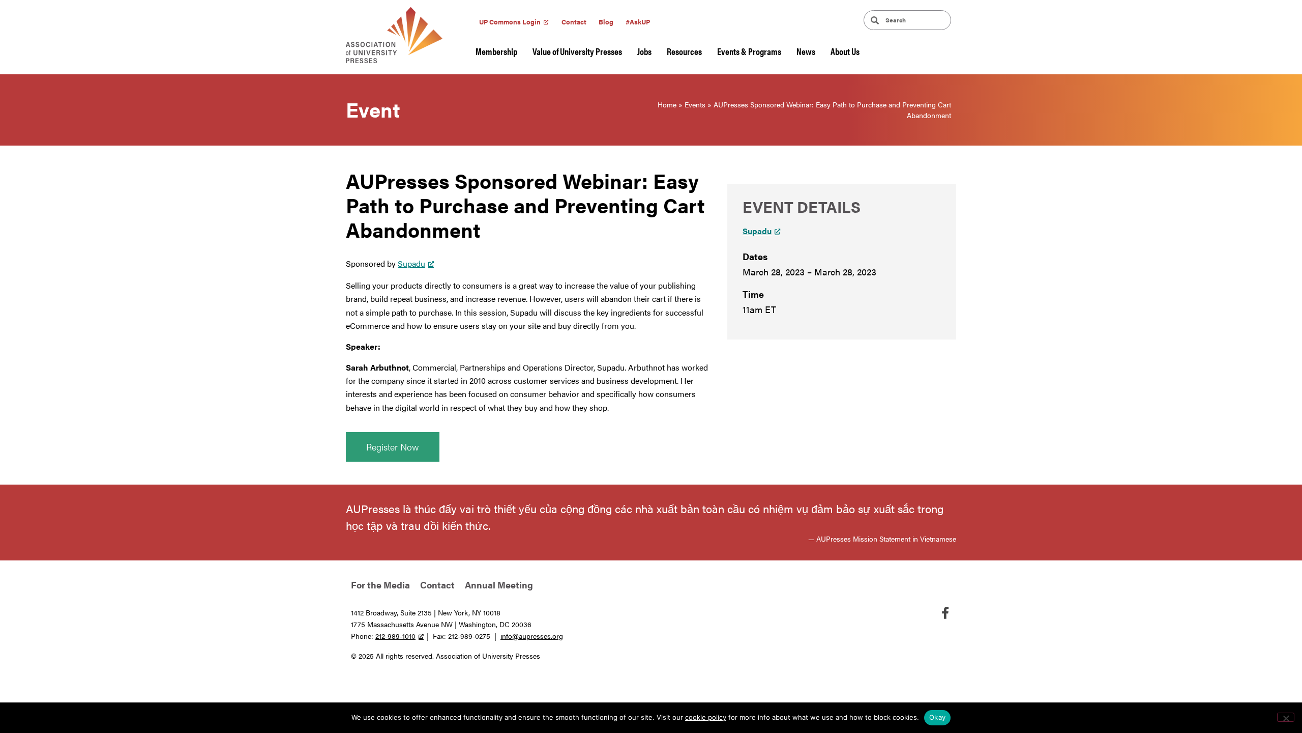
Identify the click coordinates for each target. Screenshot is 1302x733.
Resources (684, 51)
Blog (606, 21)
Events (695, 104)
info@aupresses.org (531, 636)
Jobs (644, 51)
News (805, 51)
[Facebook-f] (945, 613)
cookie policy (705, 717)
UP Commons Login (510, 21)
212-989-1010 (395, 636)
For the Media (380, 584)
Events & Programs (749, 51)
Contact (573, 21)
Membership (496, 51)
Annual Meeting (499, 584)
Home (667, 104)
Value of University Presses (577, 51)
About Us (845, 51)
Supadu (411, 263)
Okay (937, 717)
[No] (1285, 717)
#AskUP (638, 21)
